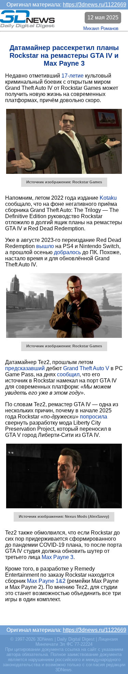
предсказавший (25, 368)
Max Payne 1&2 (46, 581)
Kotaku (108, 198)
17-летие (72, 76)
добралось (67, 252)
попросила (93, 417)
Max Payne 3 (57, 557)
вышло (45, 246)
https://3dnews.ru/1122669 (94, 4)
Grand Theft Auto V (86, 368)
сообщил (68, 374)
